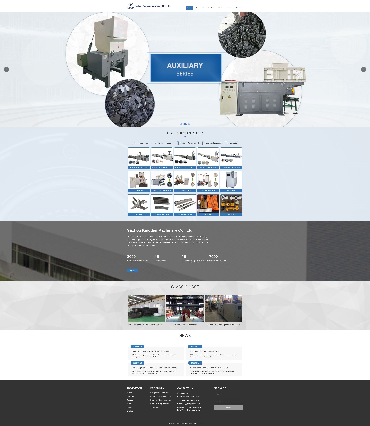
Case (220, 8)
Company (200, 8)
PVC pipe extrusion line (142, 143)
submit (228, 408)
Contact (239, 8)
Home (189, 8)
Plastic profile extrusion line (190, 143)
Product (211, 8)
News (229, 8)
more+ (132, 270)
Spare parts (232, 143)
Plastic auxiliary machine (214, 143)
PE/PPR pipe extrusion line (165, 143)
